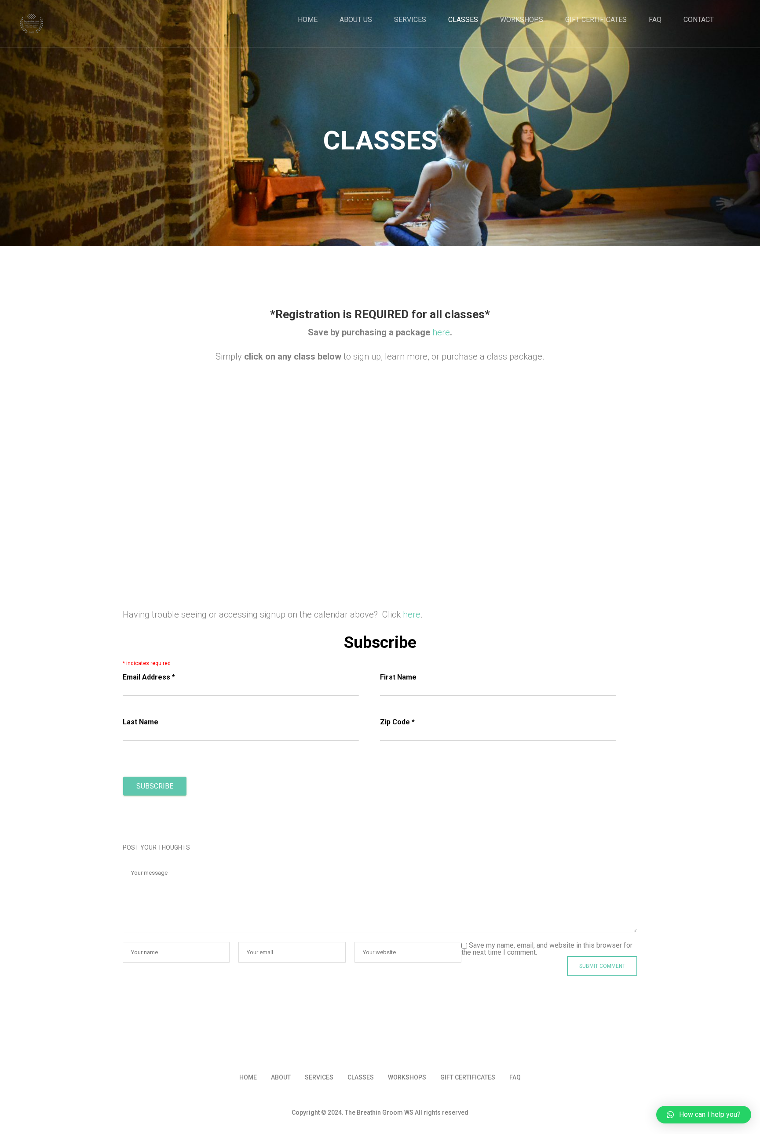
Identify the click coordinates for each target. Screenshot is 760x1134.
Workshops (521, 19)
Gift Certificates (596, 19)
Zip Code (397, 722)
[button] (703, 1114)
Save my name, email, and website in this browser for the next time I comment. (546, 948)
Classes (463, 19)
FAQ (655, 19)
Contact (698, 19)
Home (308, 19)
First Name (398, 677)
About (281, 1077)
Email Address (149, 677)
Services (410, 19)
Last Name (140, 722)
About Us (356, 19)
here (441, 332)
